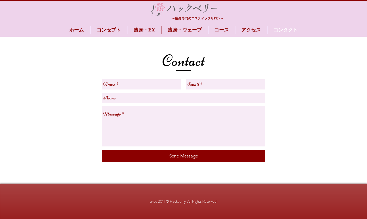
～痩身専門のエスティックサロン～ (198, 18)
